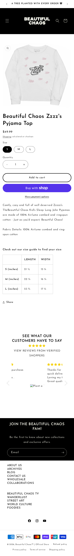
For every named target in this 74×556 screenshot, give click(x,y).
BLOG (11, 472)
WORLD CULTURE (19, 504)
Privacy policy (19, 550)
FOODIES (13, 508)
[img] (37, 345)
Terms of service (38, 550)
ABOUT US (14, 465)
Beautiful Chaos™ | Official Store (32, 544)
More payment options (37, 197)
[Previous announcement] (7, 4)
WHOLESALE (16, 479)
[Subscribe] (63, 452)
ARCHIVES (14, 469)
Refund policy (60, 544)
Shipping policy (57, 550)
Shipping (7, 137)
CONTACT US (16, 476)
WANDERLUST (17, 497)
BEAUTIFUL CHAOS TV (23, 493)
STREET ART (16, 501)
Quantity (8, 157)
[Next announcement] (67, 4)
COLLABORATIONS (20, 483)
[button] (7, 21)
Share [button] (9, 302)
